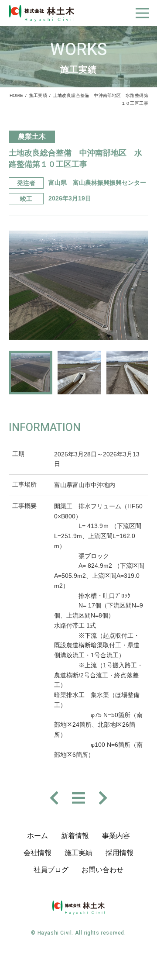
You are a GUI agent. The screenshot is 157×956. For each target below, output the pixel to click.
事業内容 (116, 835)
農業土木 (32, 136)
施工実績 (38, 95)
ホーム (37, 835)
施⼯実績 (78, 852)
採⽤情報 (119, 852)
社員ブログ (51, 869)
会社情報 (37, 852)
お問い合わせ (102, 869)
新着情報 (75, 835)
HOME (17, 95)
